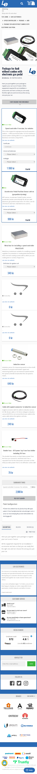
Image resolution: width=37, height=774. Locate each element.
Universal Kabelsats (9, 151)
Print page (31, 532)
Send (31, 664)
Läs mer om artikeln (8, 140)
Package (21, 20)
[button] (4, 763)
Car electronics (16, 17)
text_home (5, 17)
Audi (28, 20)
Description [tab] (6, 527)
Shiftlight (6, 158)
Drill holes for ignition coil (11, 263)
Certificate (6, 143)
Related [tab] (18, 527)
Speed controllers (10, 20)
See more (30, 696)
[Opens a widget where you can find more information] (29, 770)
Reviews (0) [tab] (30, 527)
